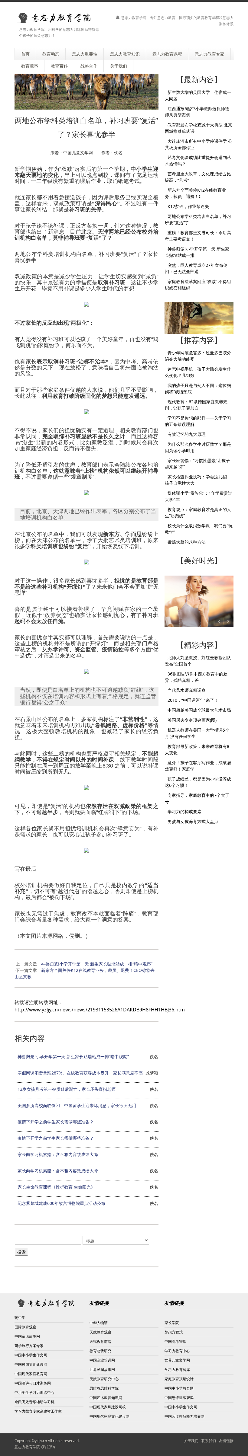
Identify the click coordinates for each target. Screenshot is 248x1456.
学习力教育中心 (177, 1350)
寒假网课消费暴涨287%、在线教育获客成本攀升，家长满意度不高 (80, 1073)
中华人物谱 (99, 1322)
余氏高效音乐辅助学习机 (34, 1401)
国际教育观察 (25, 1327)
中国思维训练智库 (179, 1397)
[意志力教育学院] (58, 18)
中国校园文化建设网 (31, 1364)
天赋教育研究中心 (104, 1378)
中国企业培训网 (102, 1360)
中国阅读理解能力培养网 (184, 1416)
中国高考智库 (175, 1341)
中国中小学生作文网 (31, 1355)
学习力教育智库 (177, 1369)
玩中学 (20, 1317)
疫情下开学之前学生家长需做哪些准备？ (56, 1122)
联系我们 (208, 1440)
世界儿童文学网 (177, 1360)
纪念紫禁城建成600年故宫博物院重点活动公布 (61, 1203)
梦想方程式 (174, 1332)
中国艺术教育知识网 (106, 1397)
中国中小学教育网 (179, 1388)
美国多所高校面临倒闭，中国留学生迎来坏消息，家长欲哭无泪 (77, 1105)
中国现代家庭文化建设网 (109, 1416)
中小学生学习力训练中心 (34, 1392)
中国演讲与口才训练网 (33, 1383)
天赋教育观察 (100, 1332)
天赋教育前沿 (100, 1341)
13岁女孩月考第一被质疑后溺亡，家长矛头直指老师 (67, 1089)
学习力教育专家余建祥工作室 (38, 1411)
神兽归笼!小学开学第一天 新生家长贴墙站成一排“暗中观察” (96, 964)
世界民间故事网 (102, 1369)
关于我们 (191, 1440)
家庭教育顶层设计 (179, 1378)
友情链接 (226, 1440)
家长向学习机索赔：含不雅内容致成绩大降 (58, 1154)
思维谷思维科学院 (104, 1388)
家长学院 (172, 1322)
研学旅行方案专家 (29, 1345)
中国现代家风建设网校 (108, 1407)
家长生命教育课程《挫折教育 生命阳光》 (56, 1187)
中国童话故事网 (27, 1336)
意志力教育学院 (27, 1446)
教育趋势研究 (100, 1350)
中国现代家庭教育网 (31, 1373)
